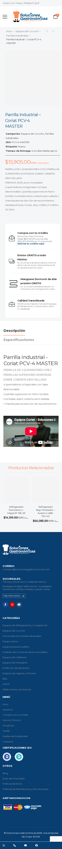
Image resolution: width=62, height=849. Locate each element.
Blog (5, 773)
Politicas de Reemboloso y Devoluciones (25, 789)
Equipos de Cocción (27, 31)
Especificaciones (18, 340)
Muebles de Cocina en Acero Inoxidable (25, 652)
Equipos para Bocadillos (16, 646)
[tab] (17, 330)
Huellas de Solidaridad (15, 736)
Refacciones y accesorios (17, 689)
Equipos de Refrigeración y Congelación (25, 625)
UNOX (6, 684)
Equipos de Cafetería (14, 657)
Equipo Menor (10, 641)
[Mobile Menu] (5, 16)
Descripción (14, 331)
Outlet (6, 730)
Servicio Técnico (12, 720)
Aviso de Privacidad (13, 778)
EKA (5, 678)
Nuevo (21, 146)
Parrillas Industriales (17, 35)
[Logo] (30, 16)
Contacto (8, 741)
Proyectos (8, 725)
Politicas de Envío (12, 783)
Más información (12, 595)
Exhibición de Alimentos (16, 668)
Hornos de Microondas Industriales (22, 636)
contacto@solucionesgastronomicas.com (26, 569)
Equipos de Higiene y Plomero (20, 673)
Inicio (9, 31)
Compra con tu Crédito (15, 714)
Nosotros (8, 709)
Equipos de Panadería (15, 662)
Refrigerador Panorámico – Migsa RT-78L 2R (16, 509)
